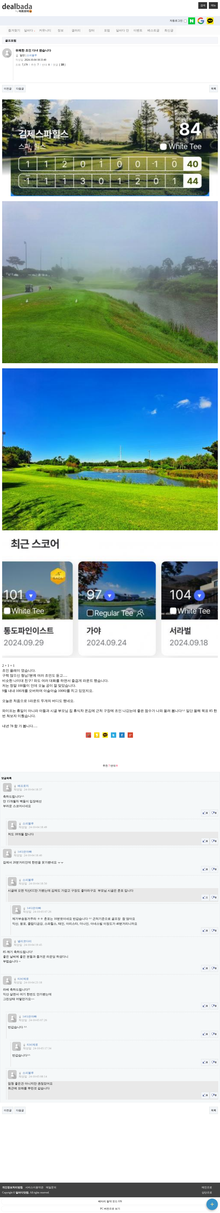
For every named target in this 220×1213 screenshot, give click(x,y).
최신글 (168, 30)
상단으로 (207, 1192)
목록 (213, 88)
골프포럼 (10, 40)
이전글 (8, 88)
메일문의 (51, 1187)
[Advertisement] (110, 751)
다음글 (20, 88)
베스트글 (153, 30)
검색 (202, 5)
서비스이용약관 (34, 1187)
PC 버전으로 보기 (110, 1208)
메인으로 (207, 1187)
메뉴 (213, 5)
